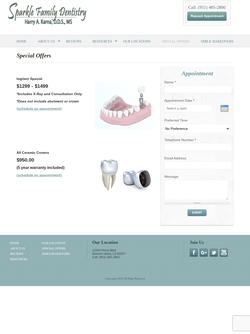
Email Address (175, 158)
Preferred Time (176, 120)
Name (170, 82)
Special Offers (176, 41)
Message (171, 176)
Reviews (73, 41)
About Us (46, 41)
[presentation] (224, 108)
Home (22, 41)
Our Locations (137, 41)
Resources (102, 41)
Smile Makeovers (217, 41)
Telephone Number (180, 140)
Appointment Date (179, 100)
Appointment (197, 73)
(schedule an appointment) (39, 109)
